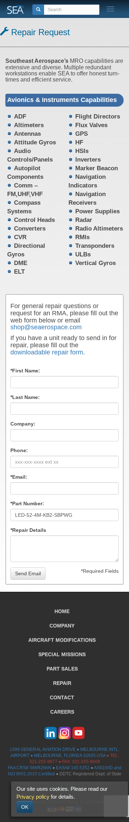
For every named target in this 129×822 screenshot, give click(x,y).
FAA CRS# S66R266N (29, 767)
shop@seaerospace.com (46, 327)
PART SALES (62, 669)
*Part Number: (27, 503)
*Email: (18, 477)
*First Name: (25, 370)
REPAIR (62, 683)
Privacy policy (32, 797)
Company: (22, 424)
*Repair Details (28, 530)
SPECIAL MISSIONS (62, 654)
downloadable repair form (46, 352)
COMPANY (62, 625)
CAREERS (62, 712)
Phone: (19, 450)
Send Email (28, 573)
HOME (62, 611)
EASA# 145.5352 (73, 767)
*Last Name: (25, 397)
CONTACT (62, 697)
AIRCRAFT (62, 640)
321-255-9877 (43, 761)
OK (24, 807)
